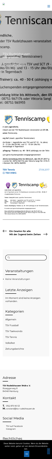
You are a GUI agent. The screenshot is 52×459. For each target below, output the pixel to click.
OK (26, 454)
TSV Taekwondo (13, 331)
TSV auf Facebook (14, 426)
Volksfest (10, 343)
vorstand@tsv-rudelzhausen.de (20, 409)
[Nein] (48, 451)
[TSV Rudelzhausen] (7, 4)
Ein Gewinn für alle (20, 231)
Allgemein (10, 319)
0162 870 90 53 (13, 406)
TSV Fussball (12, 325)
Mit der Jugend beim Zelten (25, 234)
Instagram (11, 429)
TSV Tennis (11, 337)
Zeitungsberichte (14, 349)
